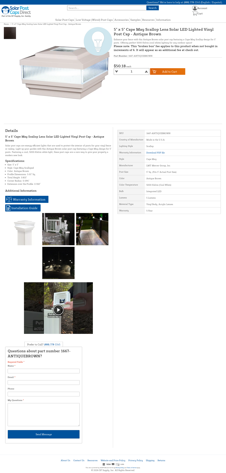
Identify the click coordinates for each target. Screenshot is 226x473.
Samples (135, 19)
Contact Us (78, 460)
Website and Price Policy (113, 460)
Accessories (121, 19)
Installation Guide (24, 208)
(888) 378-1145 (52, 344)
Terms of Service (132, 467)
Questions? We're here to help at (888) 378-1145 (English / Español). (184, 2)
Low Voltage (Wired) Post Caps (94, 19)
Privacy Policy (135, 460)
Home (6, 24)
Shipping (150, 460)
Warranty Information (29, 199)
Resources (148, 19)
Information (163, 19)
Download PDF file (155, 152)
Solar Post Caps (64, 19)
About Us (65, 460)
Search (153, 7)
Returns (161, 460)
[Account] (195, 8)
